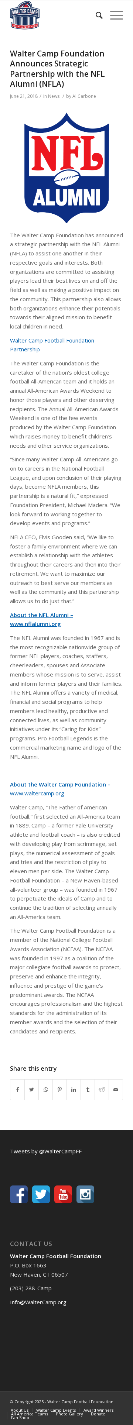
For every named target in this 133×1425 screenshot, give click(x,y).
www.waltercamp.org (37, 793)
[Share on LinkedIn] (74, 1090)
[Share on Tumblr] (88, 1090)
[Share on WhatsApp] (45, 1090)
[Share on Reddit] (102, 1090)
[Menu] (113, 15)
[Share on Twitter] (31, 1090)
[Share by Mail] (116, 1090)
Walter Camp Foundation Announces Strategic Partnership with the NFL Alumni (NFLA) (57, 68)
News (53, 96)
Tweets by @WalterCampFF (46, 1151)
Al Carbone (84, 96)
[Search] (95, 15)
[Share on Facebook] (17, 1090)
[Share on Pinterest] (59, 1090)
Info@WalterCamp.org (38, 1302)
